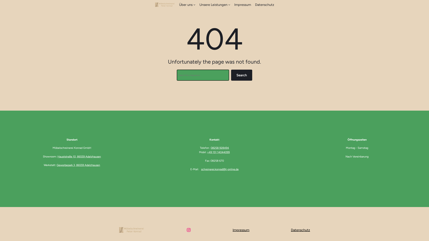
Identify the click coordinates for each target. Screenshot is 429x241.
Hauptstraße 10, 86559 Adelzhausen (79, 156)
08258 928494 (220, 147)
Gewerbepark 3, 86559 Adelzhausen (78, 165)
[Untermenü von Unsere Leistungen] (229, 5)
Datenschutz (300, 230)
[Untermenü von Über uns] (194, 5)
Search (241, 75)
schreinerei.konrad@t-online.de (220, 169)
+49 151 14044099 (218, 152)
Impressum (241, 230)
